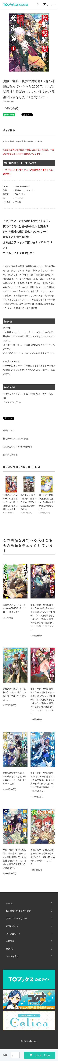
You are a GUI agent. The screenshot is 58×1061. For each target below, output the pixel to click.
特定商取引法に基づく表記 (15, 438)
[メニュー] (53, 4)
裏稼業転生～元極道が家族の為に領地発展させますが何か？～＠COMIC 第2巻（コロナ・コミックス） (42, 856)
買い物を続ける (10, 454)
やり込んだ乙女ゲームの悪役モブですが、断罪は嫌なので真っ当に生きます (10, 502)
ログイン (10, 948)
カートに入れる (42, 1055)
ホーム (9, 903)
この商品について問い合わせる (17, 446)
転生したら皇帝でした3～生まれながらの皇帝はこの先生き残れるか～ (29, 502)
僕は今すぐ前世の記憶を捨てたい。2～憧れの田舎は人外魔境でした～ (46, 502)
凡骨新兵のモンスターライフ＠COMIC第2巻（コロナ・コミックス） (14, 608)
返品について (9, 430)
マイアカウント (13, 933)
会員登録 (10, 941)
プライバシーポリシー (16, 918)
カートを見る (12, 956)
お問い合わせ (12, 925)
